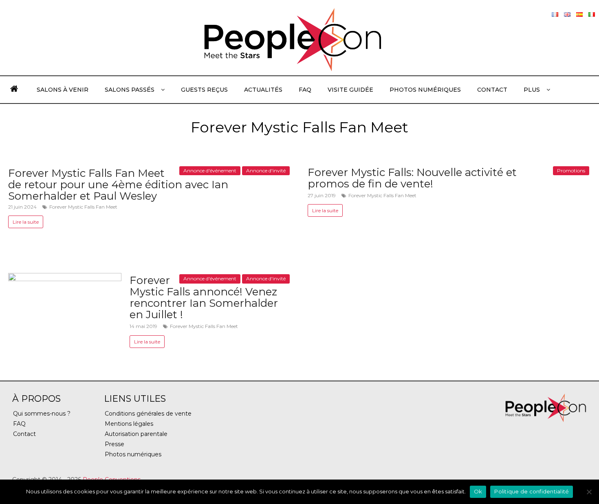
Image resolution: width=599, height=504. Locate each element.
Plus (532, 89)
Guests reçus (204, 89)
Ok (478, 491)
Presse (114, 444)
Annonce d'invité (266, 170)
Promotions (571, 170)
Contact (492, 89)
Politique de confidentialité (531, 491)
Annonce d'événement (209, 170)
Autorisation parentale (136, 434)
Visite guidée (350, 89)
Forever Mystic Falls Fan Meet (83, 207)
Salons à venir (62, 89)
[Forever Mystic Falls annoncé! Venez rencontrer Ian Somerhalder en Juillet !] (64, 278)
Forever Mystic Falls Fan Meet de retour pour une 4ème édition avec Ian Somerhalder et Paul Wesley (118, 184)
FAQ (305, 89)
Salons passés (129, 89)
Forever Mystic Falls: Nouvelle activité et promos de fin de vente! (412, 178)
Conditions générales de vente (148, 413)
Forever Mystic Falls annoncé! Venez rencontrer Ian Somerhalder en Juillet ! (204, 297)
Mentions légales (129, 423)
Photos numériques (425, 89)
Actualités (263, 89)
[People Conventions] (14, 89)
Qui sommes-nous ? (41, 413)
